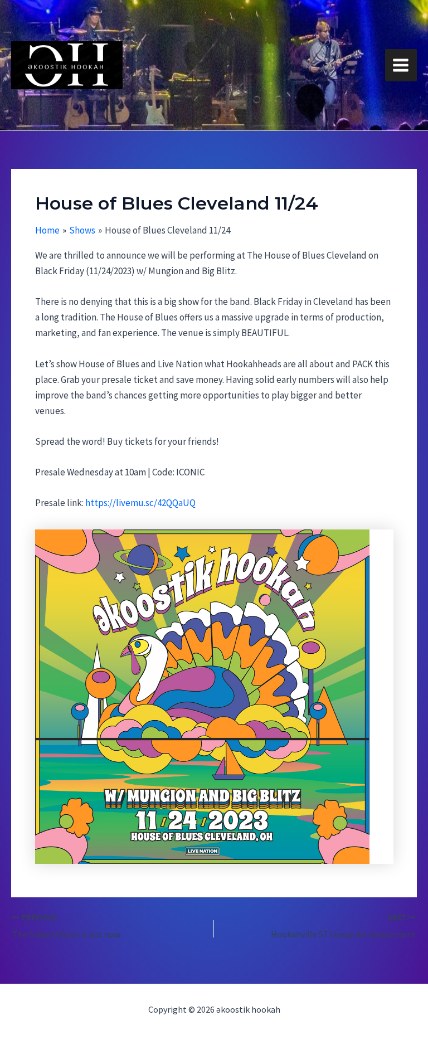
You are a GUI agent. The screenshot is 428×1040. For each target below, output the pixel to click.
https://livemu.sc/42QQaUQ (140, 503)
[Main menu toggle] (401, 65)
